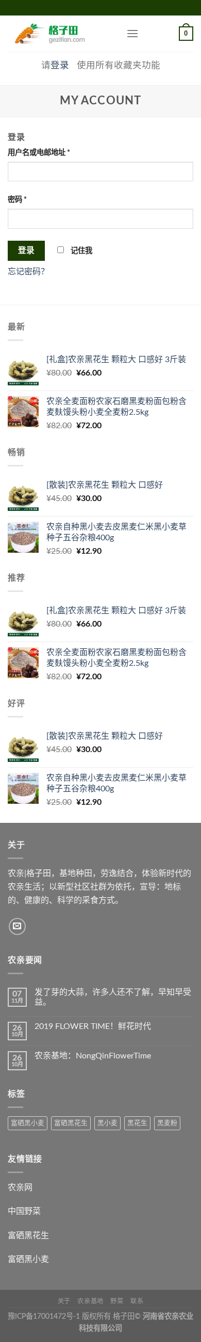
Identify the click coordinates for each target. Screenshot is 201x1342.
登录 (60, 65)
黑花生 (137, 1123)
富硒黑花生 (71, 1123)
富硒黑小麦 (27, 1123)
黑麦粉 (167, 1123)
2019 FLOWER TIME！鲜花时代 (93, 1026)
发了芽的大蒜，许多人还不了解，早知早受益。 (113, 997)
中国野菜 (24, 1211)
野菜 (116, 1301)
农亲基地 (90, 1301)
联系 (136, 1301)
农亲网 (20, 1187)
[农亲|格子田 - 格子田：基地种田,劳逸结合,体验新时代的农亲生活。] (59, 33)
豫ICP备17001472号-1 (44, 1316)
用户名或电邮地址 (39, 153)
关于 (64, 1301)
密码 (17, 200)
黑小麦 (107, 1123)
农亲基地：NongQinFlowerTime (93, 1056)
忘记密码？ (28, 272)
